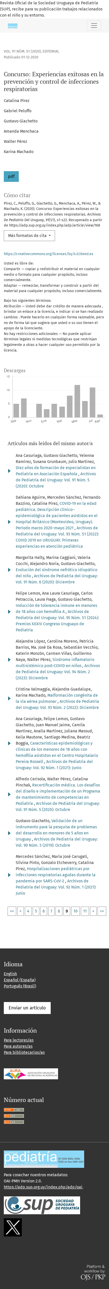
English (10, 973)
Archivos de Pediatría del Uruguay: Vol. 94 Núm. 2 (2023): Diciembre (58, 671)
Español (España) (19, 980)
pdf (11, 176)
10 (76, 911)
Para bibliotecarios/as (24, 1052)
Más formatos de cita (28, 235)
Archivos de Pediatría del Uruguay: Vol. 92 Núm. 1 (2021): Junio (56, 887)
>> (102, 911)
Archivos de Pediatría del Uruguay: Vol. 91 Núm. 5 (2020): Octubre (56, 480)
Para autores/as (18, 1046)
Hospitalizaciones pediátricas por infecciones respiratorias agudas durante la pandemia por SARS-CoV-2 (56, 874)
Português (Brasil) (20, 986)
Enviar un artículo (27, 1008)
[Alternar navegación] (94, 25)
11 (85, 911)
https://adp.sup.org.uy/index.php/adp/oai (43, 1187)
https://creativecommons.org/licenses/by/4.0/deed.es (48, 254)
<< (12, 911)
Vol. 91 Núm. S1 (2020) (22, 51)
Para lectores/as (18, 1040)
